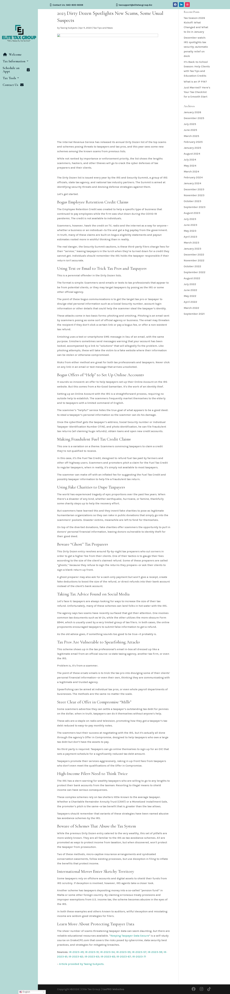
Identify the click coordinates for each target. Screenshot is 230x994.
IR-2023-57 (139, 952)
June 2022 (190, 290)
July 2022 (190, 284)
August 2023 (192, 213)
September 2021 (194, 313)
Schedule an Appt (11, 69)
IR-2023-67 (123, 956)
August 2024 (192, 153)
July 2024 (190, 159)
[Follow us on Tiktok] (209, 989)
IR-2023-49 (76, 952)
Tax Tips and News (103, 27)
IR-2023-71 (139, 956)
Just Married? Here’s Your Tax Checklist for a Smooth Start (197, 92)
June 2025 (190, 130)
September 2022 (194, 272)
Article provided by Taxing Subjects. (81, 964)
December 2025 (194, 118)
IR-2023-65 (108, 956)
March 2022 (191, 307)
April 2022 (190, 301)
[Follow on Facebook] (175, 4)
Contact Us (10, 85)
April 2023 (190, 236)
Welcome (15, 55)
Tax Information (14, 61)
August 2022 (192, 278)
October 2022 (192, 266)
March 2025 (191, 136)
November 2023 (194, 195)
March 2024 (191, 171)
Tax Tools (9, 78)
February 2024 (193, 177)
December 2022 (194, 254)
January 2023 (192, 248)
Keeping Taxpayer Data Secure (129, 935)
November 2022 (194, 260)
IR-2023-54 (107, 952)
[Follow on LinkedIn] (181, 4)
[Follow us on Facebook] (194, 989)
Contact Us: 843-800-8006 (68, 5)
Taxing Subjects (68, 27)
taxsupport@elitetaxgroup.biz (135, 5)
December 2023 (194, 189)
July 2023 (190, 219)
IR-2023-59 (155, 952)
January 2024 (192, 183)
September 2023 (194, 207)
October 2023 (192, 201)
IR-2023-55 (123, 952)
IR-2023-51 (92, 952)
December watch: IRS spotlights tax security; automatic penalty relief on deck (196, 47)
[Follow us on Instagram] (201, 989)
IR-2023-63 (92, 956)
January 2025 (192, 147)
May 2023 (190, 230)
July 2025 (190, 124)
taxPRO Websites (113, 989)
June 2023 (190, 224)
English (26, 992)
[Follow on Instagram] (187, 4)
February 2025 (193, 141)
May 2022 (190, 296)
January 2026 (192, 112)
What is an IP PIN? (195, 81)
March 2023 (191, 242)
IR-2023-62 (76, 956)
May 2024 (190, 165)
